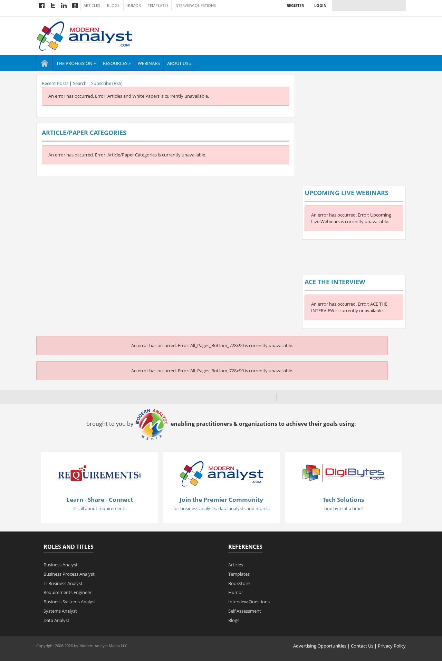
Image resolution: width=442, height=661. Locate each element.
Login (320, 5)
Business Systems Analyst (70, 601)
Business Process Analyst (69, 574)
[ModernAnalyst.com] (221, 473)
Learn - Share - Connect (99, 500)
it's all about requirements (99, 508)
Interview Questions (195, 5)
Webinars (149, 63)
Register (295, 5)
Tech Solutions (343, 500)
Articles (92, 5)
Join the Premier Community (221, 500)
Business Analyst (61, 565)
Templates (158, 5)
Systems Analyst (60, 611)
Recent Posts (55, 83)
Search (80, 83)
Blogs (113, 5)
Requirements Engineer (68, 592)
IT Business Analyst (63, 583)
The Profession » (76, 63)
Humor (133, 5)
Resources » (117, 63)
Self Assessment (244, 611)
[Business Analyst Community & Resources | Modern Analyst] (84, 35)
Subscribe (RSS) (107, 83)
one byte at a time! (343, 508)
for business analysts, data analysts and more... (221, 508)
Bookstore (239, 583)
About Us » (179, 63)
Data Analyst (56, 620)
